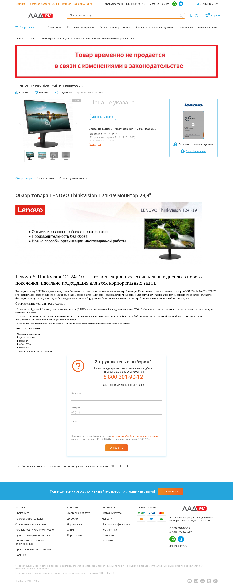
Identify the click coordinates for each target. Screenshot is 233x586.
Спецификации (46, 178)
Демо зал (66, 4)
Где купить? (21, 4)
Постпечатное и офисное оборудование (30, 542)
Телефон (76, 407)
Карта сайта (74, 535)
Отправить (116, 447)
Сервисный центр (83, 4)
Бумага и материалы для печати (34, 535)
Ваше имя (76, 393)
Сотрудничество (112, 513)
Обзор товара (23, 178)
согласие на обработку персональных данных (135, 436)
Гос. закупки (109, 529)
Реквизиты (108, 535)
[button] (20, 123)
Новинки (20, 555)
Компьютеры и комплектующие (34, 529)
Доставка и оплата (40, 4)
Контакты (73, 507)
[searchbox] (126, 15)
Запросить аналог (103, 116)
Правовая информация (116, 524)
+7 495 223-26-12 (158, 4)
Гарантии (107, 540)
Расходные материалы (29, 518)
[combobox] (126, 16)
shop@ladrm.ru (114, 4)
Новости (107, 518)
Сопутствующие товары (73, 178)
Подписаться (171, 491)
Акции (55, 4)
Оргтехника (22, 513)
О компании (109, 507)
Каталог (20, 507)
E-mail (74, 421)
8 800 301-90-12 (135, 4)
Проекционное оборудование (33, 549)
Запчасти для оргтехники (30, 524)
